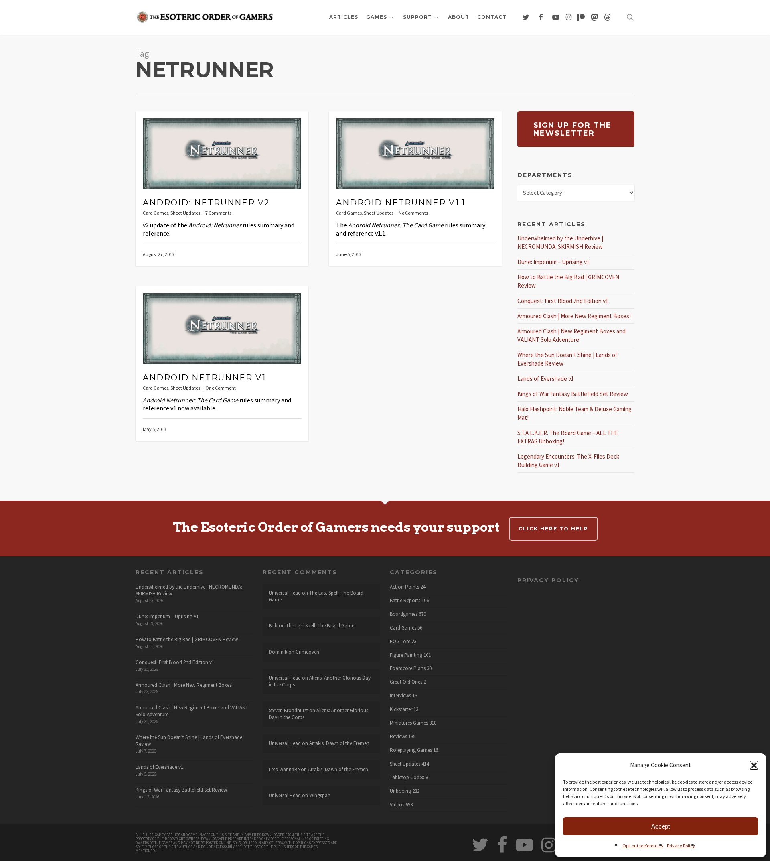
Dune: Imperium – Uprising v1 (553, 262)
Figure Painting (406, 655)
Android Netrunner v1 (204, 377)
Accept (660, 826)
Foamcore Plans (408, 668)
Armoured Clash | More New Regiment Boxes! (574, 316)
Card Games (155, 213)
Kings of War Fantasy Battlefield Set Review (572, 394)
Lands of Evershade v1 (545, 378)
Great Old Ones (406, 682)
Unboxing (400, 791)
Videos (397, 805)
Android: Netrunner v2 (206, 202)
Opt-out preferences (642, 846)
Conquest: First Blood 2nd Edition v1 (562, 301)
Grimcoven (307, 651)
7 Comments (218, 213)
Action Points (404, 587)
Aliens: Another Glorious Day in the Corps (320, 681)
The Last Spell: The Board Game (316, 596)
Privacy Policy (681, 846)
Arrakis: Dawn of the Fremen (339, 743)
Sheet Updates (185, 213)
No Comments (413, 213)
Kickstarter (401, 709)
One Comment (220, 388)
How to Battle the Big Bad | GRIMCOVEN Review (187, 639)
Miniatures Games (409, 723)
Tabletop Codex (407, 777)
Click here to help (553, 529)
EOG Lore (400, 641)
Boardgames (403, 614)
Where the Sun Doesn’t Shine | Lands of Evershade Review (189, 740)
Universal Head (285, 592)
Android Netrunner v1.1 (400, 202)
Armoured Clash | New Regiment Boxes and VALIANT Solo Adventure (192, 711)
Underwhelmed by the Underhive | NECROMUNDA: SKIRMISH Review (189, 590)
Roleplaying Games (411, 750)
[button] (754, 765)
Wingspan (319, 795)
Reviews (398, 736)
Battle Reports (405, 600)
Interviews (400, 695)
